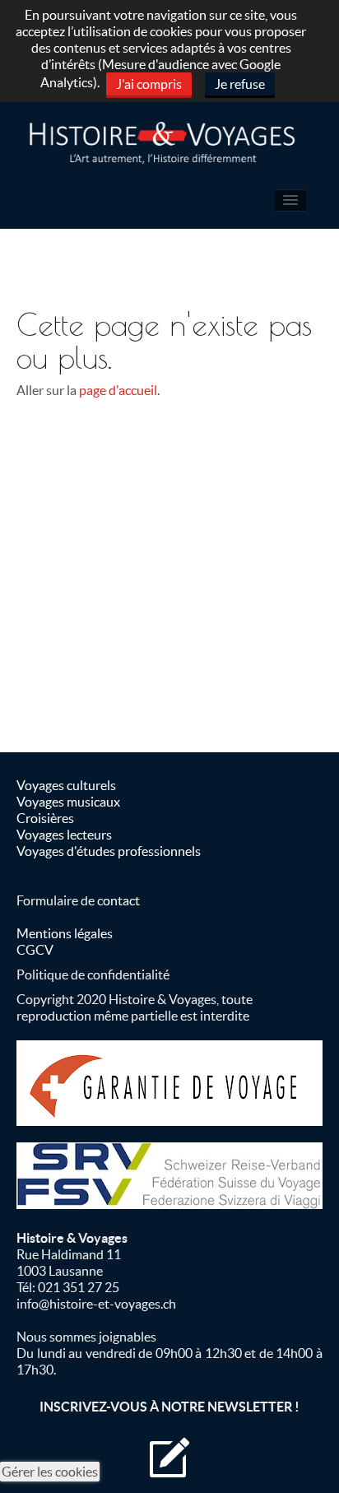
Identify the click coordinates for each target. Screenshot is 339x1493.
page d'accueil (118, 390)
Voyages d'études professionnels (108, 851)
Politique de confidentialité (93, 974)
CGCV (34, 949)
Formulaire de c (59, 900)
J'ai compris (149, 84)
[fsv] (169, 1175)
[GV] (169, 1083)
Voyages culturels (66, 785)
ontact (121, 900)
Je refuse (240, 84)
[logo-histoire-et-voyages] (169, 143)
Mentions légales (64, 933)
